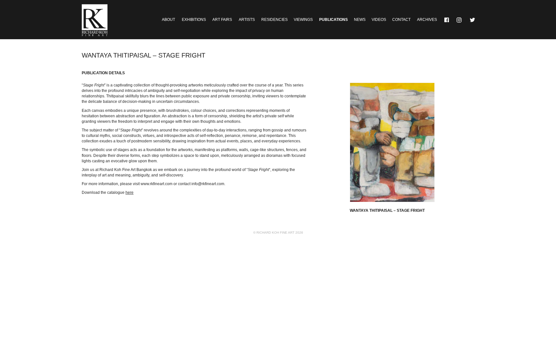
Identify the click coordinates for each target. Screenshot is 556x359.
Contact (401, 19)
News (360, 19)
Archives (427, 19)
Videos (379, 19)
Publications (333, 19)
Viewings (303, 19)
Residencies (274, 19)
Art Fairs (222, 19)
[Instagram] (459, 20)
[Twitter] (472, 20)
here (129, 192)
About (168, 19)
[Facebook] (446, 20)
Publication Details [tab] (103, 73)
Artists (247, 19)
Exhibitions (194, 19)
